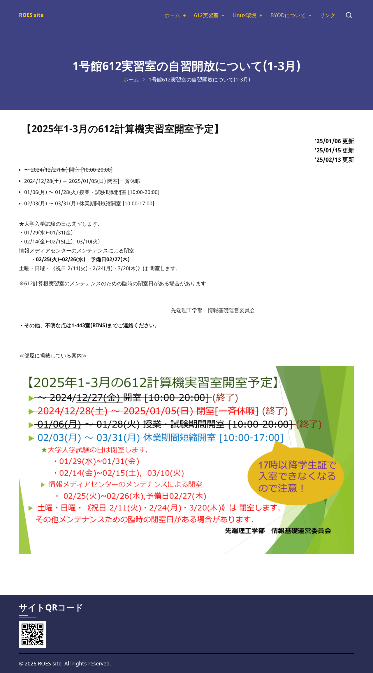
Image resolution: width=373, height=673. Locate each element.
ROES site (31, 14)
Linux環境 (244, 15)
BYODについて (288, 15)
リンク (327, 15)
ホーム (172, 15)
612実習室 (206, 15)
